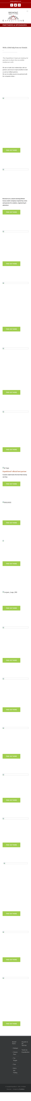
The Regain (15, 1059)
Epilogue (15, 1048)
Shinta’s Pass (15, 1053)
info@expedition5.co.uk (15, 1)
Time (14, 1064)
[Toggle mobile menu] (27, 11)
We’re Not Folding (15, 1070)
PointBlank (21, 1089)
